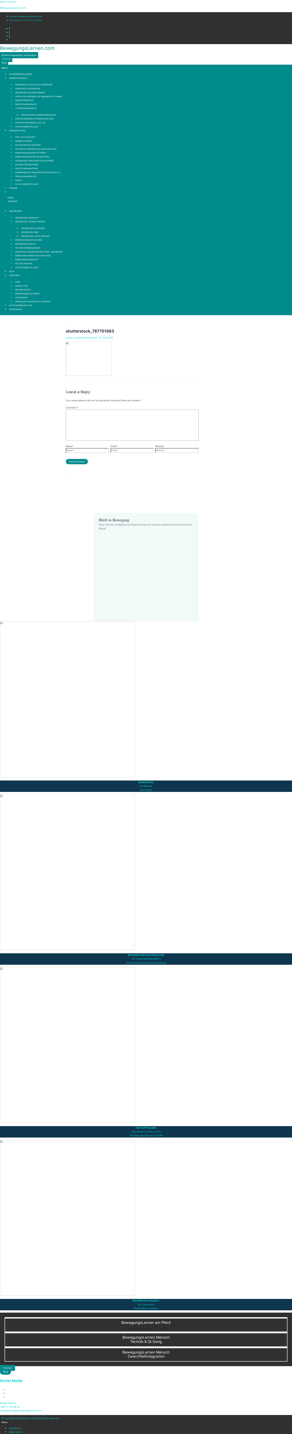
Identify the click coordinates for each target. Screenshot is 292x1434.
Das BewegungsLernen (20, 74)
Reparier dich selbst (25, 244)
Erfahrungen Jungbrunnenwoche (38, 115)
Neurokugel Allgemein (33, 228)
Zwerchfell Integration (27, 88)
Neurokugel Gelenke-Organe (30, 92)
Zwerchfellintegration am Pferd (32, 157)
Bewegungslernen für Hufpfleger (32, 255)
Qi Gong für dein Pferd (26, 165)
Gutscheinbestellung (26, 126)
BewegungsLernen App (26, 259)
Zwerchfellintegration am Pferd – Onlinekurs (39, 252)
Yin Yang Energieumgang (27, 248)
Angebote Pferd (17, 130)
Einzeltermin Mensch (26, 104)
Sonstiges (14, 275)
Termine (13, 188)
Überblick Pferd (23, 141)
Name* (69, 446)
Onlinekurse (15, 211)
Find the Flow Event (25, 137)
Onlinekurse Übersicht (27, 218)
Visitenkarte (21, 297)
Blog (11, 271)
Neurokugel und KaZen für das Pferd (34, 161)
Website (159, 446)
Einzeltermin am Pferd (26, 168)
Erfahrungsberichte (25, 176)
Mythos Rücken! (23, 263)
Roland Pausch (23, 290)
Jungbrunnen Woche (26, 108)
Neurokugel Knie (29, 232)
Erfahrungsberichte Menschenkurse (34, 119)
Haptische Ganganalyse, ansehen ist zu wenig (38, 96)
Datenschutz (16, 1432)
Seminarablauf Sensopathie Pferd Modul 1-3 (38, 172)
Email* (114, 446)
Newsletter (21, 286)
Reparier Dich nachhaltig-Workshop (33, 85)
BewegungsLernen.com (13, 7)
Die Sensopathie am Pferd (28, 145)
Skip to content (8, 1)
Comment (72, 407)
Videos (18, 180)
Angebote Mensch (18, 78)
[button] (146, 68)
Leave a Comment (75, 337)
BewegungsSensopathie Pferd (30, 153)
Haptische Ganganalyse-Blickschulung (36, 149)
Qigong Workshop (24, 100)
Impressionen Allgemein (27, 294)
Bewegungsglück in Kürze (28, 240)
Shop (17, 282)
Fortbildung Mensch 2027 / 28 (30, 123)
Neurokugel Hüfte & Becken (35, 236)
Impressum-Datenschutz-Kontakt (33, 301)
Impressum (15, 1428)
